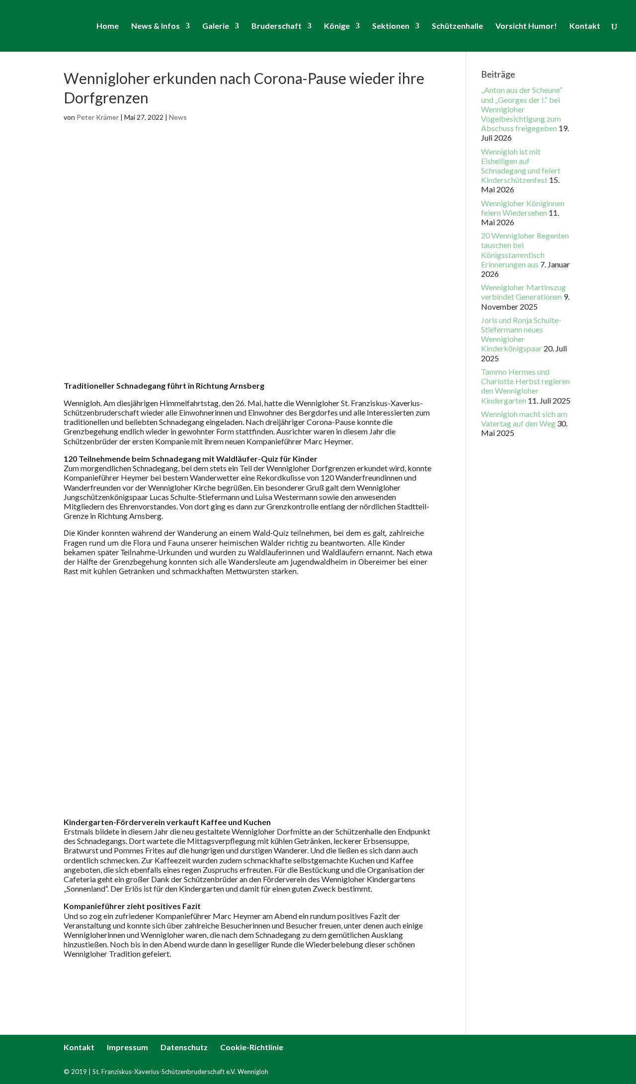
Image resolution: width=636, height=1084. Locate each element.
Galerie (215, 26)
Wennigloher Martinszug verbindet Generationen (523, 291)
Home (107, 26)
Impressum (127, 1047)
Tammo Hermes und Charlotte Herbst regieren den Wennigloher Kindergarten (525, 386)
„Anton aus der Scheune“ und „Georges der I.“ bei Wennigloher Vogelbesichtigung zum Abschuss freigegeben (521, 109)
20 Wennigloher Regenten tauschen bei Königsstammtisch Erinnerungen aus (525, 250)
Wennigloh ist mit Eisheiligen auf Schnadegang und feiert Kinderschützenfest (520, 166)
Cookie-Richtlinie (251, 1047)
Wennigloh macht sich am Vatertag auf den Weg (524, 418)
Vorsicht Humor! (526, 26)
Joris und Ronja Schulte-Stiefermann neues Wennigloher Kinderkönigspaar (521, 334)
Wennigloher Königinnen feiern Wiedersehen (522, 207)
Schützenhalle (457, 26)
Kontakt (584, 26)
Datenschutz (184, 1047)
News (178, 117)
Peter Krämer (98, 117)
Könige (337, 26)
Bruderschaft (276, 26)
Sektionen (390, 26)
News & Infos (155, 26)
